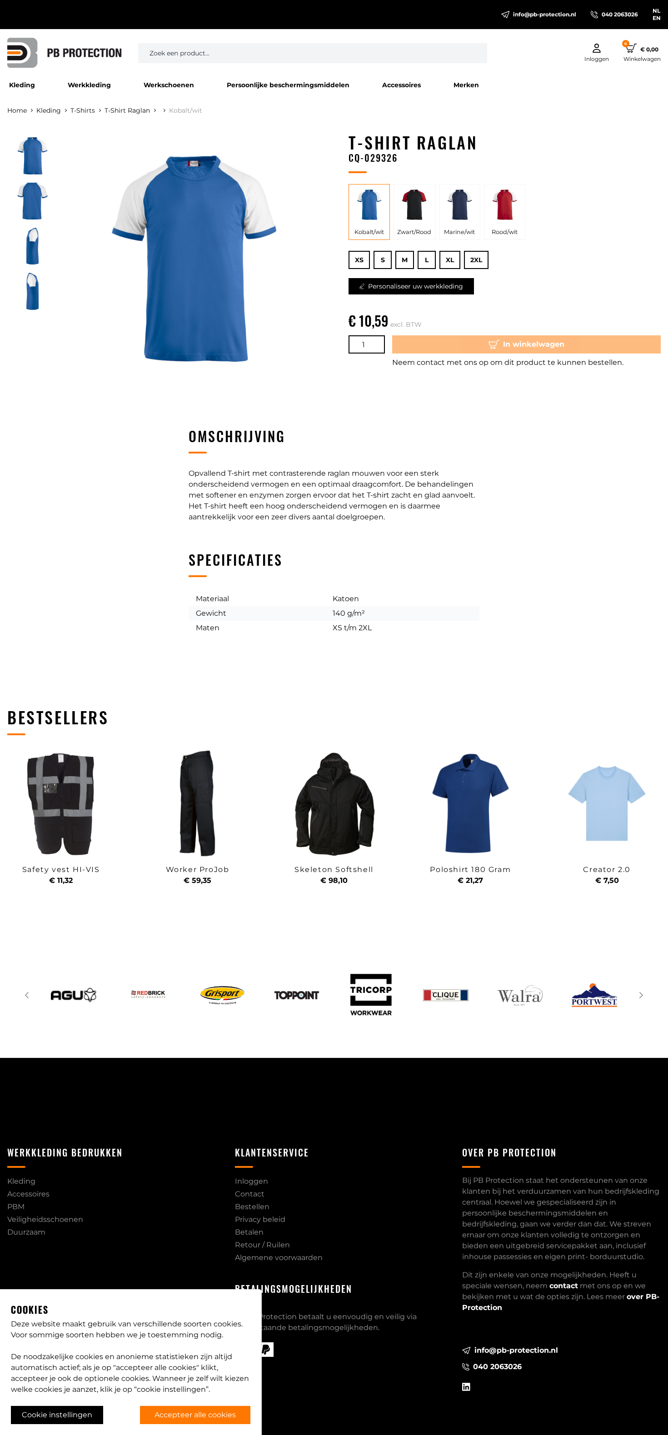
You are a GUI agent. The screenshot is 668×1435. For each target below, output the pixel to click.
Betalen (249, 1232)
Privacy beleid (260, 1219)
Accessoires (401, 85)
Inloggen (251, 1181)
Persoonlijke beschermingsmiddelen (288, 85)
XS (359, 260)
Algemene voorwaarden (279, 1257)
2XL (476, 260)
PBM (16, 1206)
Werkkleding (89, 85)
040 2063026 (620, 14)
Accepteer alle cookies (195, 1414)
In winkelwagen (533, 344)
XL (450, 260)
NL (656, 10)
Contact (249, 1194)
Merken (466, 85)
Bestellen (252, 1206)
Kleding (22, 85)
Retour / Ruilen (262, 1245)
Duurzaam (26, 1232)
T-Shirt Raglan (127, 110)
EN (657, 18)
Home (17, 110)
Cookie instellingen (57, 1414)
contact (563, 1285)
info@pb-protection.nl (544, 14)
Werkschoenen (169, 85)
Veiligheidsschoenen (45, 1219)
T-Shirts (82, 110)
